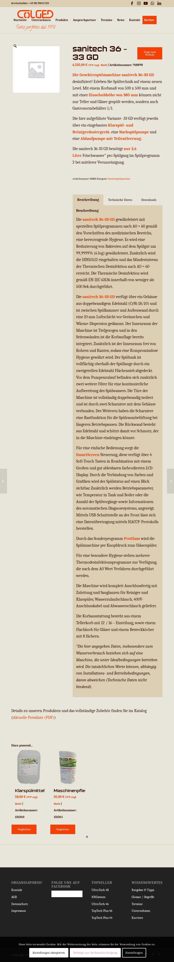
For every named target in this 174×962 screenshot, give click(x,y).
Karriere (137, 918)
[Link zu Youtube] (145, 3)
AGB (14, 897)
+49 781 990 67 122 (39, 3)
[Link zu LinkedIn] (159, 3)
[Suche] (15, 46)
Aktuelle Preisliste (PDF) (33, 717)
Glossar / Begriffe (143, 897)
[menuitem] (20, 20)
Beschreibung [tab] (88, 200)
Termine (137, 904)
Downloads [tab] (148, 200)
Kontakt (16, 890)
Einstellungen (134, 952)
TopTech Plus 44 (102, 918)
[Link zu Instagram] (138, 3)
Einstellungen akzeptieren (49, 952)
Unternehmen (141, 911)
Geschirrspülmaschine (119, 178)
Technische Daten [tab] (120, 200)
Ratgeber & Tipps (143, 890)
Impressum (18, 911)
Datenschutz (19, 904)
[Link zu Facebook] (132, 3)
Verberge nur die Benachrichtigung (95, 952)
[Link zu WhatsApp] (152, 3)
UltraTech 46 (100, 904)
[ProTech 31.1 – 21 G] (3, 481)
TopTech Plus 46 (102, 911)
